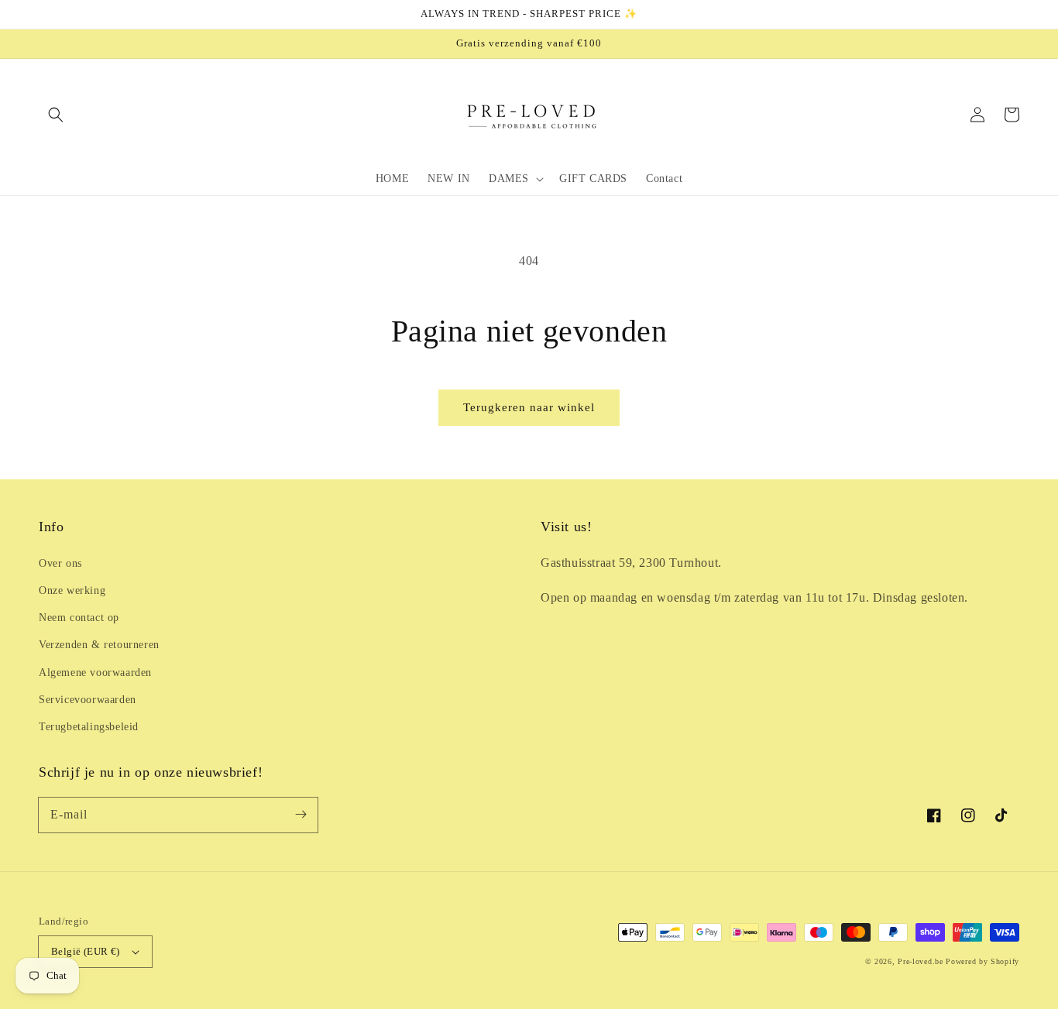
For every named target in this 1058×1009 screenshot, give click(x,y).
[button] (56, 115)
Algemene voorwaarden (95, 672)
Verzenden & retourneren (99, 644)
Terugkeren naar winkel (529, 407)
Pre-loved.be (920, 961)
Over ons (60, 563)
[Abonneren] (300, 815)
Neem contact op (79, 617)
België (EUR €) (85, 951)
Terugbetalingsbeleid (89, 727)
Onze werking (72, 590)
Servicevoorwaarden (87, 699)
